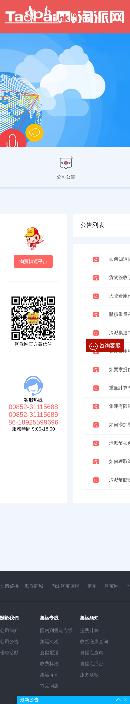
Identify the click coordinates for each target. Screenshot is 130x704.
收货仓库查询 (94, 641)
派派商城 (34, 586)
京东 (92, 586)
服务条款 (89, 674)
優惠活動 (9, 652)
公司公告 (9, 641)
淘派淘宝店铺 (65, 586)
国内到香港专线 (56, 630)
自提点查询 (91, 652)
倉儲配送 (49, 652)
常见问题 (49, 685)
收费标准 (49, 663)
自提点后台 (91, 663)
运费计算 (89, 630)
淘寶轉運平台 (33, 261)
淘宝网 (112, 586)
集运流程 (49, 641)
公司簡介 (9, 630)
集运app (48, 674)
